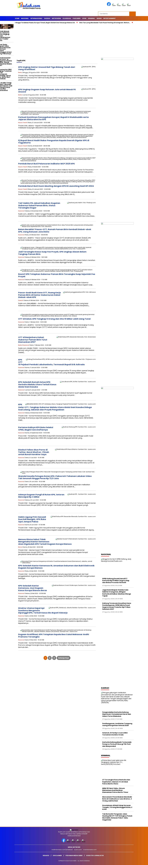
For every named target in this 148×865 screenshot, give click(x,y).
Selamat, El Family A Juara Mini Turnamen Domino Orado (115, 734)
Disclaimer (57, 855)
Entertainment (109, 18)
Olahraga (67, 18)
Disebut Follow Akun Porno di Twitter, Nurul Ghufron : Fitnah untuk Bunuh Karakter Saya (33, 452)
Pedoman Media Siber (74, 855)
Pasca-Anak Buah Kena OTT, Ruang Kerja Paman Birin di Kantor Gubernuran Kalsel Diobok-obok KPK (39, 295)
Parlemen (76, 18)
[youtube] (124, 5)
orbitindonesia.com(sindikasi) (62, 850)
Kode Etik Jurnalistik (95, 855)
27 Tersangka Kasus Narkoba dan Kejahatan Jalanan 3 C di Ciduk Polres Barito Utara (116, 782)
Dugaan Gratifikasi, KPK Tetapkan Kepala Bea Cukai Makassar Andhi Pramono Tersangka (53, 635)
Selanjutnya (63, 658)
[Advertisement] (74, 41)
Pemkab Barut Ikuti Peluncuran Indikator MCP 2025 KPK (46, 163)
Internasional (36, 18)
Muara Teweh (22, 122)
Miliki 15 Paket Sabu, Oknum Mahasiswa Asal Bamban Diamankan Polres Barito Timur (115, 790)
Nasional (25, 18)
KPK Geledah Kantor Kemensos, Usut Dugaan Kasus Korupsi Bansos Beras (32, 588)
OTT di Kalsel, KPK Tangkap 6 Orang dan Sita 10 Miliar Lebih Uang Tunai (54, 318)
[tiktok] (129, 5)
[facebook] (109, 5)
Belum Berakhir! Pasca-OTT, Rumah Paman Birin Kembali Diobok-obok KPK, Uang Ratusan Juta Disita (54, 230)
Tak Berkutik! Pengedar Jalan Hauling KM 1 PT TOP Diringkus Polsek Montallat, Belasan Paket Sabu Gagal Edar (117, 817)
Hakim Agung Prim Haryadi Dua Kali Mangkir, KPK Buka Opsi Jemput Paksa (32, 519)
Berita (20, 72)
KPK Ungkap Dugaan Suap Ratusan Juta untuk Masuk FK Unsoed (47, 90)
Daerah (47, 18)
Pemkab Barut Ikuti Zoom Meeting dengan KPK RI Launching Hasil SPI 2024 (56, 186)
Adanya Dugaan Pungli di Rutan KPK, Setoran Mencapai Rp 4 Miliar (41, 495)
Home (17, 18)
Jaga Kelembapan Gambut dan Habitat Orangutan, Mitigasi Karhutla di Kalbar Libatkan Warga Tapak (116, 593)
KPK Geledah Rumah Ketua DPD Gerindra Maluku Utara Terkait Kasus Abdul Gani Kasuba (37, 384)
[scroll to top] (141, 862)
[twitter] (114, 5)
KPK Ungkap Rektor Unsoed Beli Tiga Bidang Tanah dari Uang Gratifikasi (46, 68)
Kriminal (91, 18)
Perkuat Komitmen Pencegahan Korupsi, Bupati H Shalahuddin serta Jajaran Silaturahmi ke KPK (53, 118)
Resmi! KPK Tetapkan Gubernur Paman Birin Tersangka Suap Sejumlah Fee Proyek (56, 275)
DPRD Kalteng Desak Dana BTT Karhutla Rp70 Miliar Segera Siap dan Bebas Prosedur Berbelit (115, 580)
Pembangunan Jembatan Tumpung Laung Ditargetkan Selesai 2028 (117, 724)
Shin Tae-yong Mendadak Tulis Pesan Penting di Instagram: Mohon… (91, 23)
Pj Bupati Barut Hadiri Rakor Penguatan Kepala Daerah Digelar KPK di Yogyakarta (53, 141)
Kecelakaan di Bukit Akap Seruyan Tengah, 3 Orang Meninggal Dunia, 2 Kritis (117, 807)
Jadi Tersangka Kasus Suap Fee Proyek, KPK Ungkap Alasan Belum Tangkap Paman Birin (52, 252)
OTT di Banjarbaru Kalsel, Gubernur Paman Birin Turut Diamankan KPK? (32, 339)
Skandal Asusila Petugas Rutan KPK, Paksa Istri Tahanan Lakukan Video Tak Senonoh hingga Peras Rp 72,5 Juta (55, 477)
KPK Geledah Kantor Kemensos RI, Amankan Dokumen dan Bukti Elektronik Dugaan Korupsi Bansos (56, 566)
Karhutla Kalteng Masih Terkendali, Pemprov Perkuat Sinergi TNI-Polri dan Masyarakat (117, 744)
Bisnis (99, 18)
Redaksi (46, 855)
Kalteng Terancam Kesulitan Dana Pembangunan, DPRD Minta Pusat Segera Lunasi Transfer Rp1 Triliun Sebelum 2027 (116, 606)
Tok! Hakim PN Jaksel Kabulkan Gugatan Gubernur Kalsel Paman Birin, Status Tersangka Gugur (39, 205)
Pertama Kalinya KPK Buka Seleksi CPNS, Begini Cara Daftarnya (35, 428)
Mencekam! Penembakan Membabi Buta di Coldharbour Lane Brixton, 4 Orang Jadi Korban (117, 799)
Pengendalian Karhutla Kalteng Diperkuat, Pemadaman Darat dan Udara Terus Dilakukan (116, 714)
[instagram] (119, 5)
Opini (84, 18)
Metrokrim (56, 18)
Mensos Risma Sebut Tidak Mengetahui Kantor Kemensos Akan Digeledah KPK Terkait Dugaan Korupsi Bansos (45, 541)
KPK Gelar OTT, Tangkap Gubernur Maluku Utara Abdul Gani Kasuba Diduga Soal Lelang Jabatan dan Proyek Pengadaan (55, 407)
